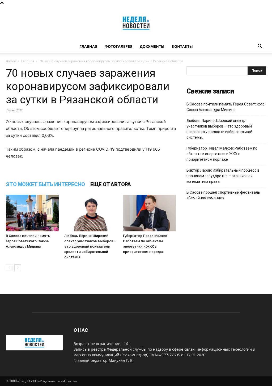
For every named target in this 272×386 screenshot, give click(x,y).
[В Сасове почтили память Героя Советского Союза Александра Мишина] (32, 213)
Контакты (182, 46)
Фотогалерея (118, 46)
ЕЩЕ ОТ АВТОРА (110, 184)
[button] (259, 46)
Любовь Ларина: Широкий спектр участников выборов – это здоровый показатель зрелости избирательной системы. (90, 246)
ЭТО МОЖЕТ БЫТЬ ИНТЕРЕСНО (45, 184)
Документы (152, 46)
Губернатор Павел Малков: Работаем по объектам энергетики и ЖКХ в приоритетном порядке (221, 154)
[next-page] (17, 267)
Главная (88, 46)
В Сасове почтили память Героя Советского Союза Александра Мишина (28, 241)
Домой (11, 61)
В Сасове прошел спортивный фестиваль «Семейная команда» (223, 195)
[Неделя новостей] (136, 23)
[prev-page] (9, 267)
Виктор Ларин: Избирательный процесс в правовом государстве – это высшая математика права (223, 176)
